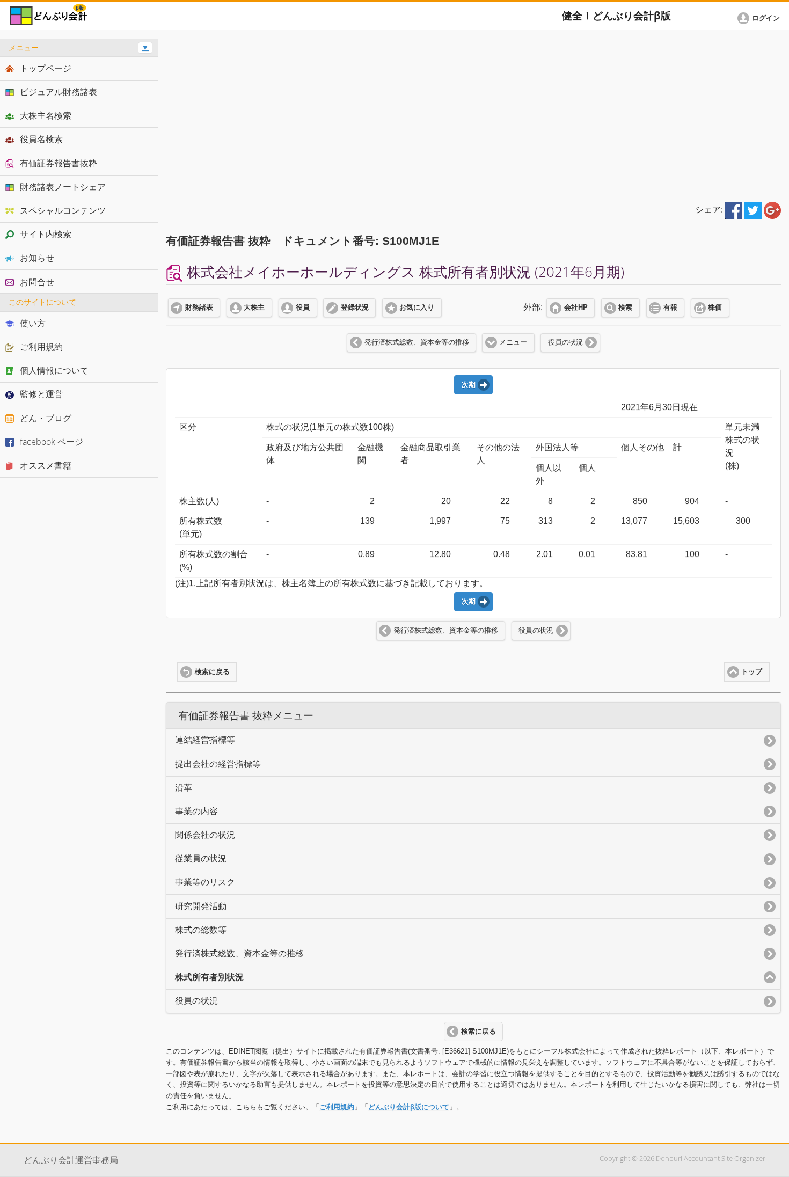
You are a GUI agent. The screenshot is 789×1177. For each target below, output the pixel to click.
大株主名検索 (45, 115)
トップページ (45, 68)
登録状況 (355, 307)
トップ (751, 672)
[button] (760, 18)
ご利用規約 (336, 1107)
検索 (625, 307)
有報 (670, 307)
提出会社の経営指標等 (218, 764)
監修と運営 (41, 394)
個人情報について (54, 370)
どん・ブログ (45, 418)
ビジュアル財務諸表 (58, 92)
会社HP (576, 307)
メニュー (513, 342)
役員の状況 (565, 342)
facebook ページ (51, 442)
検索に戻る (212, 672)
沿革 (183, 787)
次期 (469, 385)
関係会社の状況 (205, 834)
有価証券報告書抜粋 (58, 163)
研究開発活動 (201, 906)
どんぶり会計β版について (408, 1107)
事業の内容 (196, 811)
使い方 (33, 323)
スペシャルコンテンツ (63, 210)
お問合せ (37, 282)
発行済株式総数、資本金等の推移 (416, 342)
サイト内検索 (45, 234)
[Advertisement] (473, 114)
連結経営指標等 (205, 739)
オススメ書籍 (45, 465)
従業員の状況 (201, 858)
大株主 (254, 307)
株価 (715, 307)
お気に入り (416, 307)
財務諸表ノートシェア (63, 187)
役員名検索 (41, 139)
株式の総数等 (201, 929)
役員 (303, 307)
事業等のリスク (205, 882)
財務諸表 (199, 307)
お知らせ (37, 258)
